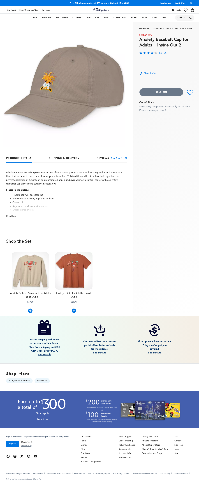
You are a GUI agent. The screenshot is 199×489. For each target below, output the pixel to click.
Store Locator (46, 10)
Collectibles (120, 18)
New (35, 18)
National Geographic (91, 461)
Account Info (125, 453)
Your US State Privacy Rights (99, 473)
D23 (176, 436)
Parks (144, 18)
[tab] (19, 158)
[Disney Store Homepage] (100, 10)
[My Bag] (192, 10)
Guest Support (11, 10)
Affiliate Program (150, 440)
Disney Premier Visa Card (28, 10)
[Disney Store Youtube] (35, 456)
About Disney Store (151, 445)
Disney (84, 445)
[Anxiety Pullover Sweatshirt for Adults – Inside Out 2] (30, 271)
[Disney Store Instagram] (15, 456)
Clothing (77, 18)
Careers (178, 440)
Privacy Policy (26, 446)
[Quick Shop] (30, 310)
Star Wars (85, 453)
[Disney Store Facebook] (8, 456)
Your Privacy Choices (121, 474)
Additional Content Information (58, 473)
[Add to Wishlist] (189, 92)
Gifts (154, 18)
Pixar (83, 449)
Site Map (178, 445)
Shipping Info (125, 449)
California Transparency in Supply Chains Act (23, 479)
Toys (106, 18)
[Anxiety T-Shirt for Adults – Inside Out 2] (74, 271)
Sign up (12, 444)
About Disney (165, 473)
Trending (47, 18)
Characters (86, 436)
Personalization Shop (152, 453)
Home (134, 18)
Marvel (84, 457)
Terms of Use (38, 473)
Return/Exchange (127, 445)
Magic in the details (17, 190)
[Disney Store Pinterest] (28, 456)
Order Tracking (126, 440)
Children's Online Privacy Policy (144, 473)
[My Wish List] (185, 10)
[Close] (190, 4)
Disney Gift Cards (150, 436)
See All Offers (180, 3)
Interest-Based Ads (181, 473)
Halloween (62, 18)
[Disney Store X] (22, 456)
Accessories (93, 18)
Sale (164, 18)
